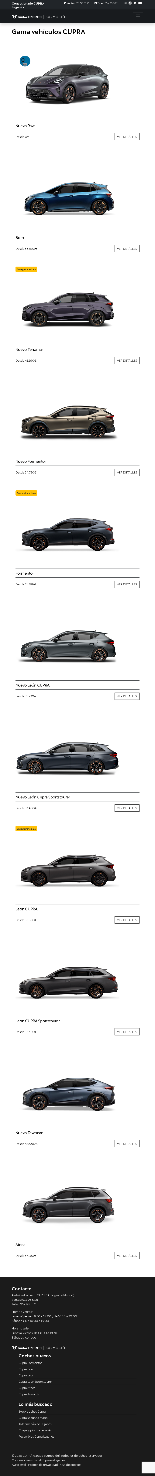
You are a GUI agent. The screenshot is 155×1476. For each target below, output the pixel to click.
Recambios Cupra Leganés (36, 1436)
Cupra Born (26, 1369)
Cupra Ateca (27, 1387)
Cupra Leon (26, 1375)
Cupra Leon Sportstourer (35, 1381)
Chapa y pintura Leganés (35, 1430)
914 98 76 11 (28, 1304)
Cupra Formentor (30, 1362)
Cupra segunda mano (33, 1417)
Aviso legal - (20, 1464)
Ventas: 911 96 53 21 (77, 3)
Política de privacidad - (44, 1464)
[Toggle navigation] (138, 16)
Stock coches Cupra (32, 1411)
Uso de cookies (70, 1464)
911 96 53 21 (30, 1299)
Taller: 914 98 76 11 (108, 3)
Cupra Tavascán (29, 1394)
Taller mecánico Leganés (35, 1424)
